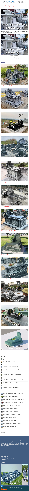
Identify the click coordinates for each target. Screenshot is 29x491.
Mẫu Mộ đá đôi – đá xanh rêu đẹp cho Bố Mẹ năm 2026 (11, 387)
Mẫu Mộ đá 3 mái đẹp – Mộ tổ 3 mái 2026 (9, 371)
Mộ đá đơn (2, 4)
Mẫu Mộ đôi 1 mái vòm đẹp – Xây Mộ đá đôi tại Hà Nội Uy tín (11, 382)
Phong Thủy (9, 488)
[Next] (27, 474)
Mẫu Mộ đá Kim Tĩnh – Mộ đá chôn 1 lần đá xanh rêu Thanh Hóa (12, 374)
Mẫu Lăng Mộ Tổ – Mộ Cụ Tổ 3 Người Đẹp (9, 361)
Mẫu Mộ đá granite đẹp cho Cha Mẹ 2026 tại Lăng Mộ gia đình (11, 369)
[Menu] (1, 2)
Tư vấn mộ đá (21, 488)
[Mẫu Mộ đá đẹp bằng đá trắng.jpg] (14, 44)
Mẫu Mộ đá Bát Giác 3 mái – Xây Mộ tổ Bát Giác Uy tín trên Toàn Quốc (13, 379)
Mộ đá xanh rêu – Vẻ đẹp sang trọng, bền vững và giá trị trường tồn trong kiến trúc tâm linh (15, 359)
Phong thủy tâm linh (15, 488)
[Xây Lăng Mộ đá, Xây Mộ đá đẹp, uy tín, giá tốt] (14, 1)
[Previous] (2, 474)
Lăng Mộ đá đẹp (3, 432)
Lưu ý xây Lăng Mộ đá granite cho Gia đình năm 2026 (10, 366)
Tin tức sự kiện (25, 488)
